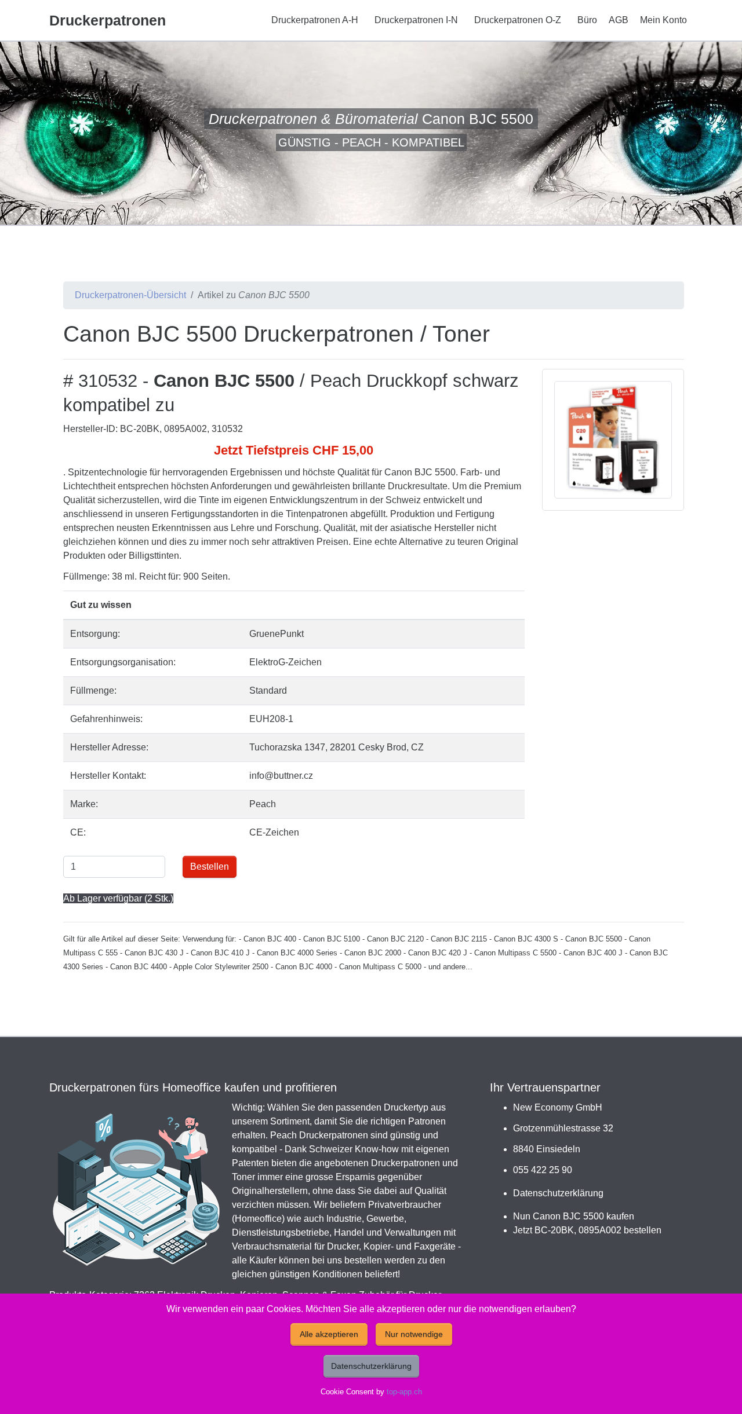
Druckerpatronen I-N (416, 20)
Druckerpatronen (107, 20)
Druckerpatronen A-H (314, 20)
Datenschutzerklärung (558, 1193)
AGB (618, 20)
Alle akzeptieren (329, 1334)
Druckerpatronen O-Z (517, 20)
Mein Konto (663, 20)
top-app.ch (404, 1391)
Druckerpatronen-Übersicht (130, 295)
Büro (587, 20)
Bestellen (209, 866)
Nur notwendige (414, 1334)
